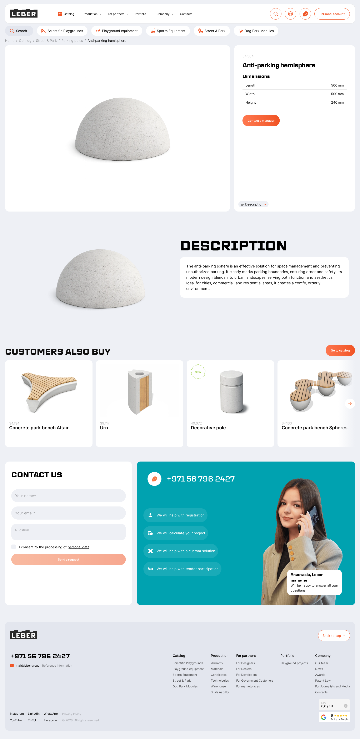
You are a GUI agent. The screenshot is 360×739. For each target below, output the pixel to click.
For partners (116, 14)
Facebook (50, 720)
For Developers (246, 674)
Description (254, 204)
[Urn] (139, 390)
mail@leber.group (28, 665)
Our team (321, 663)
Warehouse (218, 686)
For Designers (245, 663)
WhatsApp (51, 713)
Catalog (69, 14)
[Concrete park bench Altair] (48, 390)
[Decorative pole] (230, 390)
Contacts (186, 14)
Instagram (17, 713)
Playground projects (294, 663)
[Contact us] (305, 14)
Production (90, 14)
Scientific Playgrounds (65, 31)
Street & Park (215, 31)
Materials (217, 669)
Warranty (217, 663)
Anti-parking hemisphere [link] (107, 40)
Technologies (220, 680)
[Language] (290, 14)
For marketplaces (248, 686)
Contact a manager (261, 120)
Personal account (332, 14)
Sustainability (220, 692)
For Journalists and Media (332, 686)
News (319, 669)
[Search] (275, 14)
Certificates (218, 674)
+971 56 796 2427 (200, 479)
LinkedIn (34, 713)
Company (163, 14)
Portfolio (140, 14)
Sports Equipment (171, 31)
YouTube (16, 720)
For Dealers (243, 669)
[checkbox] (13, 547)
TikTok (32, 720)
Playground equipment (120, 31)
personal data (78, 547)
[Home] (24, 14)
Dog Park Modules (259, 31)
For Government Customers (254, 680)
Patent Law (323, 680)
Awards (320, 674)
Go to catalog (340, 350)
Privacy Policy (71, 714)
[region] (180, 31)
